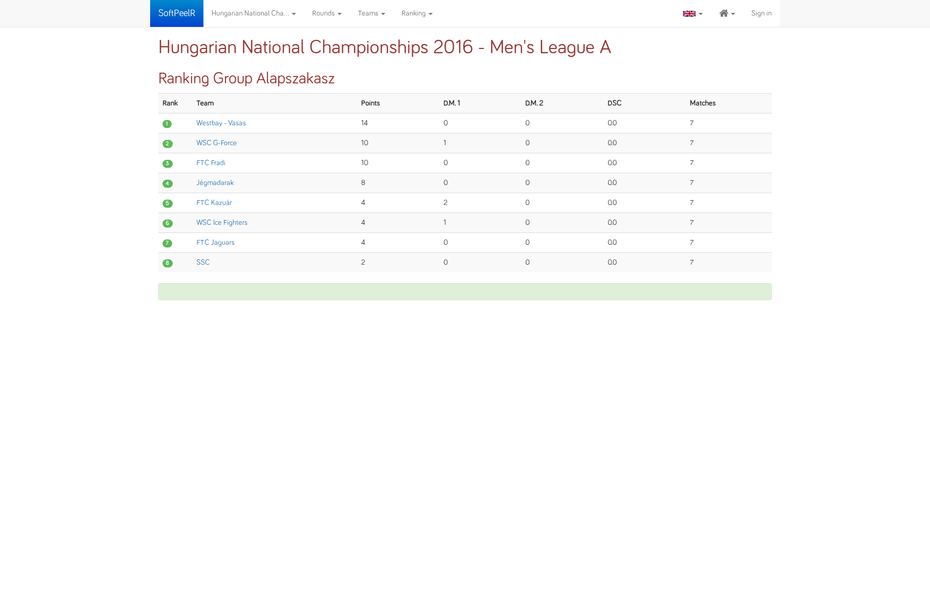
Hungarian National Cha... (251, 13)
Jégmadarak (215, 183)
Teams (369, 13)
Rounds (324, 13)
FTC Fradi (211, 163)
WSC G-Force (216, 143)
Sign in (761, 13)
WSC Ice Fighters (222, 223)
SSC (203, 262)
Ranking (414, 13)
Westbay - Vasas (221, 123)
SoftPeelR (176, 13)
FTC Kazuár (214, 203)
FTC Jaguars (215, 242)
